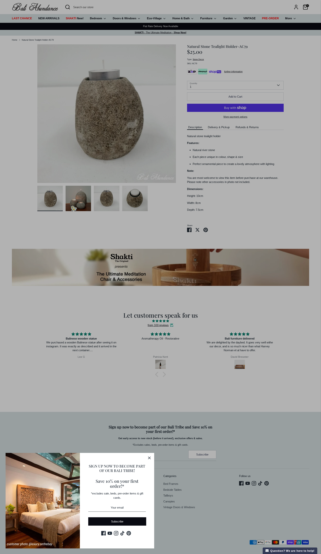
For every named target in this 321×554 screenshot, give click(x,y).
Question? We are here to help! (291, 550)
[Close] (149, 458)
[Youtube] (110, 533)
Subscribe (117, 521)
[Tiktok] (122, 533)
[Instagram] (116, 533)
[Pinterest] (129, 533)
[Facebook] (103, 533)
